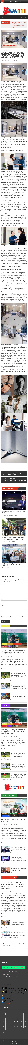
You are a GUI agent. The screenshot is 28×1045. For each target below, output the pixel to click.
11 (7, 1021)
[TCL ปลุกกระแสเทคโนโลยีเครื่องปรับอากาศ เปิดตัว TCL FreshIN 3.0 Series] (14, 500)
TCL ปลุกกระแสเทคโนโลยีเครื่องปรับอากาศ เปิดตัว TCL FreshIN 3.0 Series (14, 512)
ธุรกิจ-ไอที (10, 644)
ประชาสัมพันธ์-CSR (5, 45)
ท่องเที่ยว (4, 644)
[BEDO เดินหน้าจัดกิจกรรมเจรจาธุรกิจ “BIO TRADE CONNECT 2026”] (5, 848)
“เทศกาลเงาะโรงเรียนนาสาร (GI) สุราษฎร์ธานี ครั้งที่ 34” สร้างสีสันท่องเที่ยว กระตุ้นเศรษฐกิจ (19, 696)
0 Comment (15, 60)
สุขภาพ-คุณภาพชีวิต (12, 813)
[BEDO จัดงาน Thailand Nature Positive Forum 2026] (14, 807)
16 (25, 1021)
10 (3, 1021)
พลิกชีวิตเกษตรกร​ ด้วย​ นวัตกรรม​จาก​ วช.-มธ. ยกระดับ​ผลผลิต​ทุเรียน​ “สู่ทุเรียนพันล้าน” (13, 538)
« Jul (3, 1032)
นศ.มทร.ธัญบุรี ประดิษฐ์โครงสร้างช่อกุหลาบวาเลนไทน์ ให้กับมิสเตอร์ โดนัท (12, 473)
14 (17, 1021)
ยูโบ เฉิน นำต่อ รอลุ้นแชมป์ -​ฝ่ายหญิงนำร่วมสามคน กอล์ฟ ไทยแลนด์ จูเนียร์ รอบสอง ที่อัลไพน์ (19, 686)
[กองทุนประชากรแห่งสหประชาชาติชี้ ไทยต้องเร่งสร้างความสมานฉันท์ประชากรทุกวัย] (5, 858)
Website (2, 610)
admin (13, 515)
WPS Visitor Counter (9, 1003)
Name (2, 599)
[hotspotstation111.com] (14, 10)
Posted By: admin (5, 60)
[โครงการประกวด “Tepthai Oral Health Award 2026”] (5, 869)
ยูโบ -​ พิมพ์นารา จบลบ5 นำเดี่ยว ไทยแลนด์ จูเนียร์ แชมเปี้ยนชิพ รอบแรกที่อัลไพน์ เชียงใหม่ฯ (18, 776)
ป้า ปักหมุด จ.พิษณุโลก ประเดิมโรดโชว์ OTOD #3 (13, 943)
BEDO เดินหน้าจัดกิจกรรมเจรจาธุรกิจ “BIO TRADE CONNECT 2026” (18, 849)
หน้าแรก (12, 45)
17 (3, 1024)
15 (21, 1021)
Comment (3, 584)
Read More (4, 668)
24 (3, 1026)
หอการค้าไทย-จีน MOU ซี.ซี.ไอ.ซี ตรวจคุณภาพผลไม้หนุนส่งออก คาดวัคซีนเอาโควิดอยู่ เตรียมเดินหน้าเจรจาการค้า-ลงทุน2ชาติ (14, 480)
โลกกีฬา (9, 646)
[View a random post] (25, 17)
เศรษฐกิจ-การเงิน (5, 815)
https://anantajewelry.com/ (7, 361)
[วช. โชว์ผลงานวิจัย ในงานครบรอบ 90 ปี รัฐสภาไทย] (14, 553)
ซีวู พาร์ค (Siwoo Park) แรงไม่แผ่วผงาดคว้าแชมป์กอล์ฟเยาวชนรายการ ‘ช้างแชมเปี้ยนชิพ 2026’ (13, 652)
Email (2, 605)
